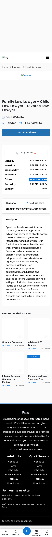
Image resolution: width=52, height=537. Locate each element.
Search (15, 534)
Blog (47, 534)
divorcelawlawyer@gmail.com (29, 208)
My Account (36, 534)
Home (5, 67)
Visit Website (36, 203)
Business (17, 67)
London (11, 123)
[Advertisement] (26, 26)
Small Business (33, 67)
